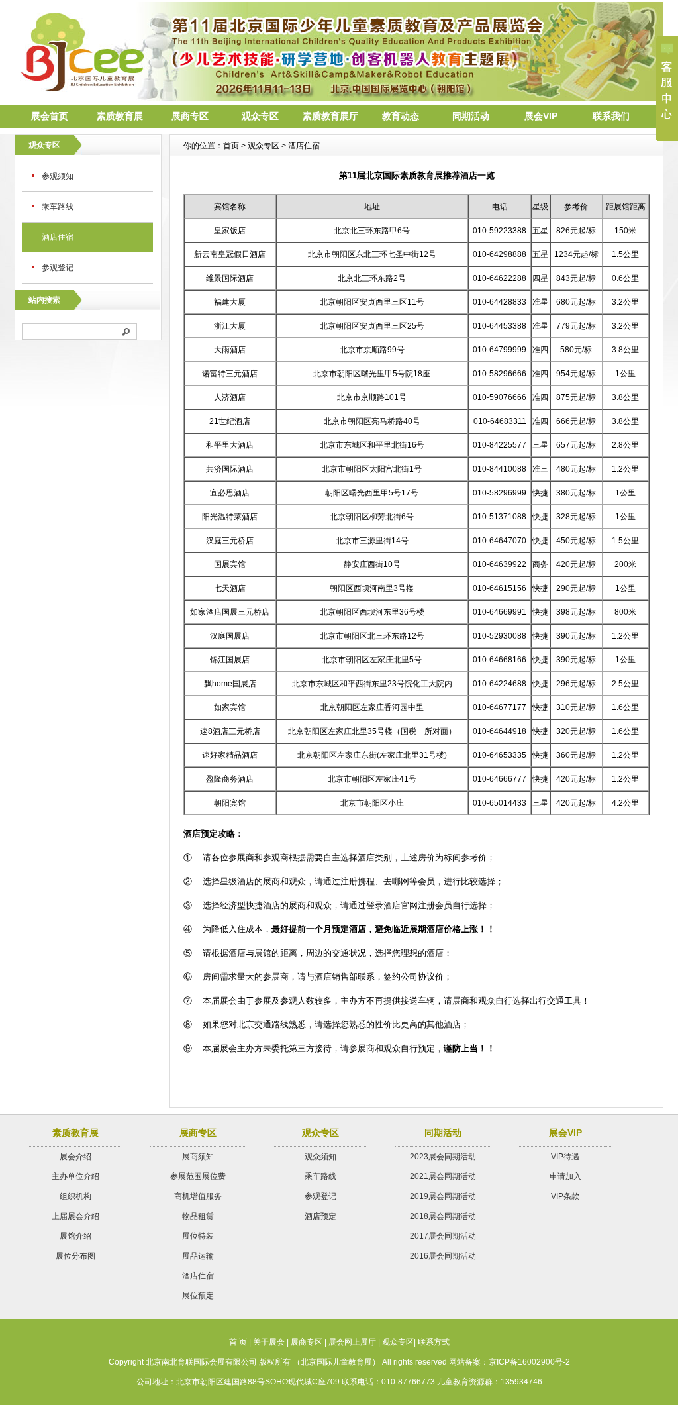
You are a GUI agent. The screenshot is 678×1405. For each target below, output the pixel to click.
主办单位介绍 (75, 1176)
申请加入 (565, 1176)
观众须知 (320, 1156)
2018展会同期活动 (443, 1216)
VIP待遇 (565, 1156)
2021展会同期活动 (443, 1176)
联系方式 (434, 1342)
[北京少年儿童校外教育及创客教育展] (339, 98)
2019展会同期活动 (443, 1196)
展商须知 (198, 1156)
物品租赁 (198, 1216)
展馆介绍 (75, 1236)
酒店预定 (320, 1216)
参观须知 (57, 176)
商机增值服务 (198, 1196)
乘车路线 (57, 206)
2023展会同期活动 (443, 1156)
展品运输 (198, 1256)
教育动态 (400, 116)
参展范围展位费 (198, 1176)
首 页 (238, 1342)
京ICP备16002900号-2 (529, 1362)
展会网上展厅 (352, 1342)
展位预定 (198, 1295)
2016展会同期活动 (443, 1256)
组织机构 (75, 1196)
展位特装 (198, 1236)
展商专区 (190, 116)
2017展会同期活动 (443, 1236)
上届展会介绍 (75, 1216)
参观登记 (57, 267)
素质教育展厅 (330, 116)
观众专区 (260, 116)
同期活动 (470, 116)
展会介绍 (75, 1156)
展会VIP (540, 116)
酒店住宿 (57, 237)
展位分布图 (75, 1256)
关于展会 (269, 1342)
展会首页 (49, 116)
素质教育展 (120, 116)
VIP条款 (565, 1196)
